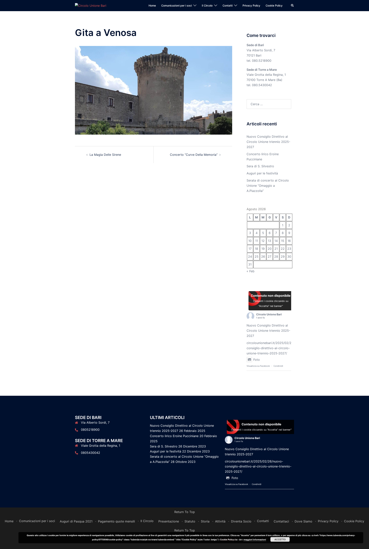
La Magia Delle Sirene (105, 155)
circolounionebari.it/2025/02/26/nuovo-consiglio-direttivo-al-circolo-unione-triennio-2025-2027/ (276, 348)
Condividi (278, 366)
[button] (292, 5)
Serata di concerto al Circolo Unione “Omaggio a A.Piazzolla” (268, 185)
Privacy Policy (251, 5)
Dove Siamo (303, 521)
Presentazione (168, 521)
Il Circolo (207, 5)
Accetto (280, 539)
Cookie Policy (274, 5)
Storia (205, 521)
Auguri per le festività (262, 173)
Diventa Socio (241, 521)
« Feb (250, 271)
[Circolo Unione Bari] (90, 5)
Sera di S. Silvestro (260, 166)
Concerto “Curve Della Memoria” (194, 155)
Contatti (228, 5)
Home (152, 5)
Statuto (189, 521)
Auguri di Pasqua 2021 (76, 521)
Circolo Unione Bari (269, 314)
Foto (256, 360)
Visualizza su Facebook (258, 366)
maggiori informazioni (255, 539)
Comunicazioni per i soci (176, 5)
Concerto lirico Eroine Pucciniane (174, 436)
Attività (220, 521)
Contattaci (281, 521)
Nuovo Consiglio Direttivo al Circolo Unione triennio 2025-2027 (268, 142)
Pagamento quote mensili (116, 521)
